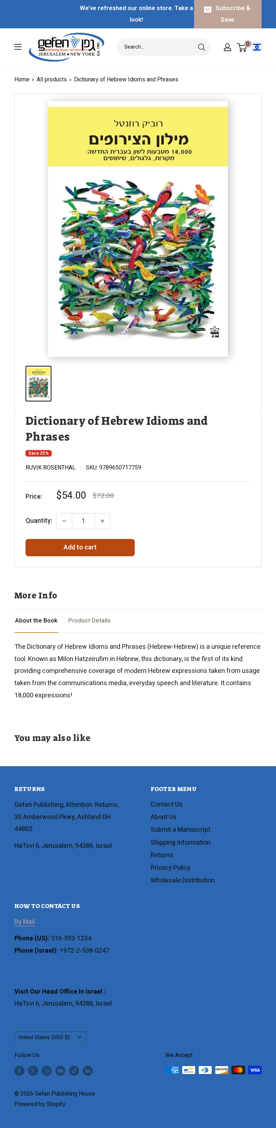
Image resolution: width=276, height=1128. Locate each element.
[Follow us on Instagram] (47, 1071)
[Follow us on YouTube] (60, 1071)
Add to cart (80, 547)
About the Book (36, 620)
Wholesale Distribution (183, 880)
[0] (242, 47)
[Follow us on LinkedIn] (88, 1071)
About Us (163, 817)
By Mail (24, 922)
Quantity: (39, 521)
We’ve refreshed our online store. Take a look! (136, 14)
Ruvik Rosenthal (50, 467)
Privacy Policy (170, 868)
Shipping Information (181, 843)
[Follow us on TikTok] (74, 1071)
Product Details (89, 620)
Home (21, 79)
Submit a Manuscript (180, 830)
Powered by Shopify (39, 1104)
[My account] (227, 47)
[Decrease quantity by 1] (64, 521)
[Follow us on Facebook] (19, 1071)
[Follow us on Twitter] (33, 1071)
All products (52, 79)
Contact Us (167, 804)
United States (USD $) (44, 1037)
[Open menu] (18, 47)
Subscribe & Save (233, 14)
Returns (162, 855)
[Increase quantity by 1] (102, 521)
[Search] (201, 47)
